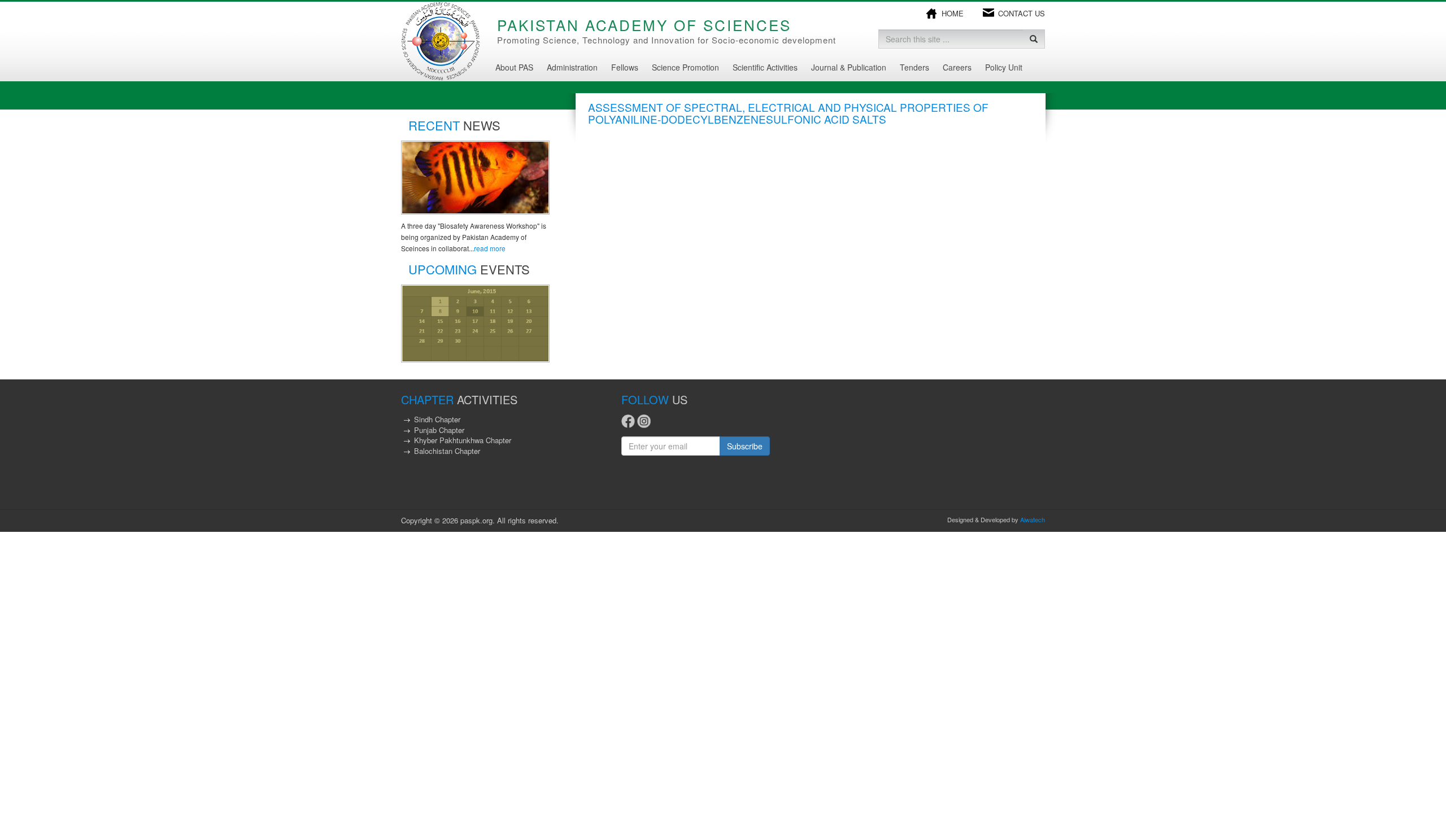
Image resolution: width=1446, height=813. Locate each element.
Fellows (624, 67)
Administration (572, 67)
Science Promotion (685, 67)
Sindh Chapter (437, 419)
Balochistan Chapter (447, 450)
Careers (957, 67)
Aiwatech (1032, 519)
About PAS (514, 67)
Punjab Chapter (439, 430)
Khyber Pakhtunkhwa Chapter (462, 440)
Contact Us (1021, 13)
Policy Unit (1003, 67)
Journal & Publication (848, 67)
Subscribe (745, 446)
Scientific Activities (765, 67)
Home (953, 13)
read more (490, 248)
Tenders (914, 67)
